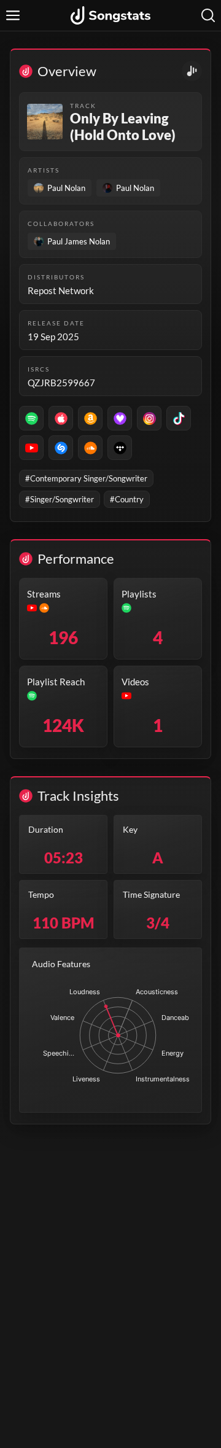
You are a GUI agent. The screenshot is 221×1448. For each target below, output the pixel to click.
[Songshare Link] (192, 71)
